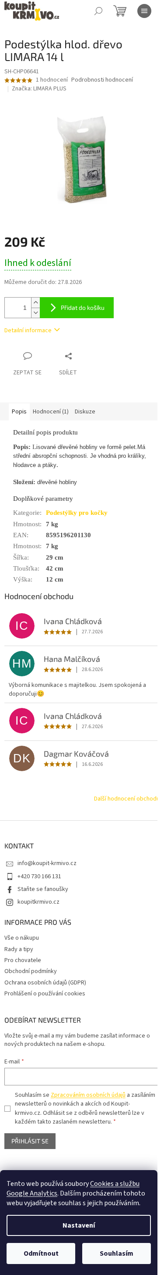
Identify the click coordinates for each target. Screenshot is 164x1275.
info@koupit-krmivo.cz (47, 863)
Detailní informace (28, 330)
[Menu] (144, 11)
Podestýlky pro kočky (77, 512)
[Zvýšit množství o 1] (35, 303)
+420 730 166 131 (39, 876)
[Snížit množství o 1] (35, 313)
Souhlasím (116, 1253)
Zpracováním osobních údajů (88, 1095)
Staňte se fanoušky (42, 889)
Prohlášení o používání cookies (44, 993)
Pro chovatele (22, 960)
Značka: (39, 88)
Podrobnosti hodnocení (102, 80)
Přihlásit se (30, 1141)
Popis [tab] (19, 411)
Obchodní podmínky (30, 971)
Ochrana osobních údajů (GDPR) (45, 982)
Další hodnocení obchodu (127, 798)
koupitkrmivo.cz (38, 902)
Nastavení (79, 1225)
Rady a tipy (18, 949)
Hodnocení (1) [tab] (51, 411)
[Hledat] (98, 11)
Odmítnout (41, 1253)
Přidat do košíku (83, 307)
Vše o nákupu (21, 938)
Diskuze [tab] (85, 411)
